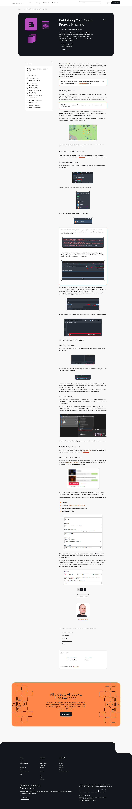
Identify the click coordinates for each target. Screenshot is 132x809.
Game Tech (22, 769)
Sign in (108, 2)
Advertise (42, 767)
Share (104, 19)
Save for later (65, 49)
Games (75, 628)
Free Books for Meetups (64, 772)
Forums (61, 765)
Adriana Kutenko (88, 658)
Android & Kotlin (24, 763)
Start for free (115, 2)
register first (86, 452)
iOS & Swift (22, 761)
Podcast (61, 763)
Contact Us (42, 779)
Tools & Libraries (68, 628)
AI (20, 765)
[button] (31, 2)
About (41, 761)
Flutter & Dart (23, 767)
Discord (61, 761)
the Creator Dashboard (72, 462)
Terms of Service (43, 763)
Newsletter (61, 767)
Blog (60, 769)
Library (21, 774)
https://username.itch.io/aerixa (77, 505)
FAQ (41, 777)
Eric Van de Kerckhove (67, 40)
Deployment (81, 628)
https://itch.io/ (87, 450)
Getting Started (83, 83)
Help (41, 775)
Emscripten (82, 157)
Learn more (66, 714)
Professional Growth (24, 772)
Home (19, 9)
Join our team (76, 666)
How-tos (61, 628)
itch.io (67, 63)
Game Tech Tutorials (90, 628)
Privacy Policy (43, 765)
